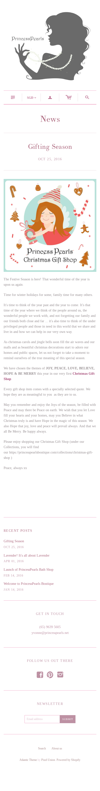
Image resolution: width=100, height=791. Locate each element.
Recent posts (18, 531)
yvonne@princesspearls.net (50, 633)
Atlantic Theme (28, 760)
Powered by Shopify (68, 760)
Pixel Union (48, 760)
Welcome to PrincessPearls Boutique (29, 584)
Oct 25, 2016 (50, 159)
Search (42, 748)
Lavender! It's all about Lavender (27, 555)
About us (56, 748)
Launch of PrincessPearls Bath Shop (28, 569)
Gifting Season (50, 146)
